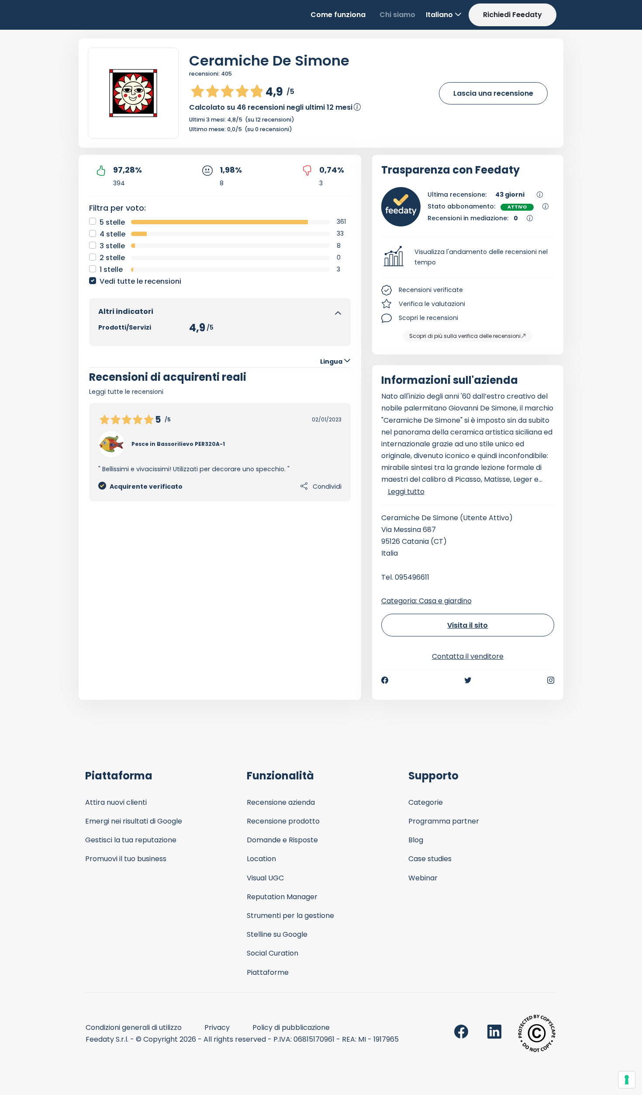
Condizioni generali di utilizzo (134, 1027)
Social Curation (272, 953)
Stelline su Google (277, 934)
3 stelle (112, 246)
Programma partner (443, 821)
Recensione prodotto (283, 821)
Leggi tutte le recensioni (126, 391)
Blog (415, 840)
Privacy (217, 1027)
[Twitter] (467, 680)
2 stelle (112, 258)
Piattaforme (268, 972)
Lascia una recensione (493, 93)
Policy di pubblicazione (291, 1027)
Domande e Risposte (282, 840)
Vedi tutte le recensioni (140, 281)
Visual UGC (265, 878)
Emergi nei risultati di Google (133, 821)
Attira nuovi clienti (116, 802)
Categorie (425, 802)
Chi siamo (397, 15)
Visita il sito (467, 625)
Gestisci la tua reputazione (130, 840)
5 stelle (112, 222)
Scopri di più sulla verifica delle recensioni (465, 336)
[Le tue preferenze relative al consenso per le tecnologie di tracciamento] (626, 1079)
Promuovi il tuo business (125, 859)
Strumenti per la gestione (290, 916)
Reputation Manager (282, 897)
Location (261, 859)
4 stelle (112, 234)
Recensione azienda (281, 802)
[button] (468, 257)
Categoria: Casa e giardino (426, 601)
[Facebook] (384, 680)
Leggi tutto (406, 492)
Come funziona (338, 15)
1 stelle (111, 269)
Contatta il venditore (468, 656)
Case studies (430, 859)
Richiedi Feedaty (512, 15)
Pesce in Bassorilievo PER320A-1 (178, 444)
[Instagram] (550, 680)
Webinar (423, 878)
